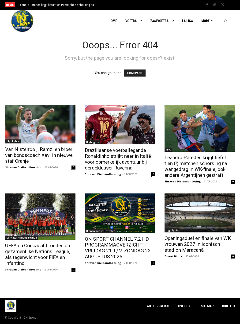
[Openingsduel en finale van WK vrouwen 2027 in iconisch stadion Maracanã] (200, 212)
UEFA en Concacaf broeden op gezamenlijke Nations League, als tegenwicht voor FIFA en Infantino (37, 254)
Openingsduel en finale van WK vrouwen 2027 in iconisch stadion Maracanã (198, 244)
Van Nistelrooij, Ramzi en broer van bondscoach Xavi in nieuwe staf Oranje (39, 155)
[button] (225, 21)
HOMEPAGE (134, 73)
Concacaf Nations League (22, 237)
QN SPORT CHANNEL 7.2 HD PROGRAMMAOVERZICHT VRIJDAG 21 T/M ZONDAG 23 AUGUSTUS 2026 (118, 247)
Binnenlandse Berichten (100, 231)
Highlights (13, 141)
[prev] (125, 5)
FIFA (168, 149)
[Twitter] (222, 5)
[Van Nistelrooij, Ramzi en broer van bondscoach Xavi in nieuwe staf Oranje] (40, 124)
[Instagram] (215, 5)
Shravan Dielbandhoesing (23, 167)
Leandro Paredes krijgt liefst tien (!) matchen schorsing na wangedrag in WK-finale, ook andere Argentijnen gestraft (196, 166)
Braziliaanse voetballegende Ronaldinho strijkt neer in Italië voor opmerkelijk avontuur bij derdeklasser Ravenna (118, 159)
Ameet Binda (173, 256)
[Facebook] (207, 5)
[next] (132, 5)
